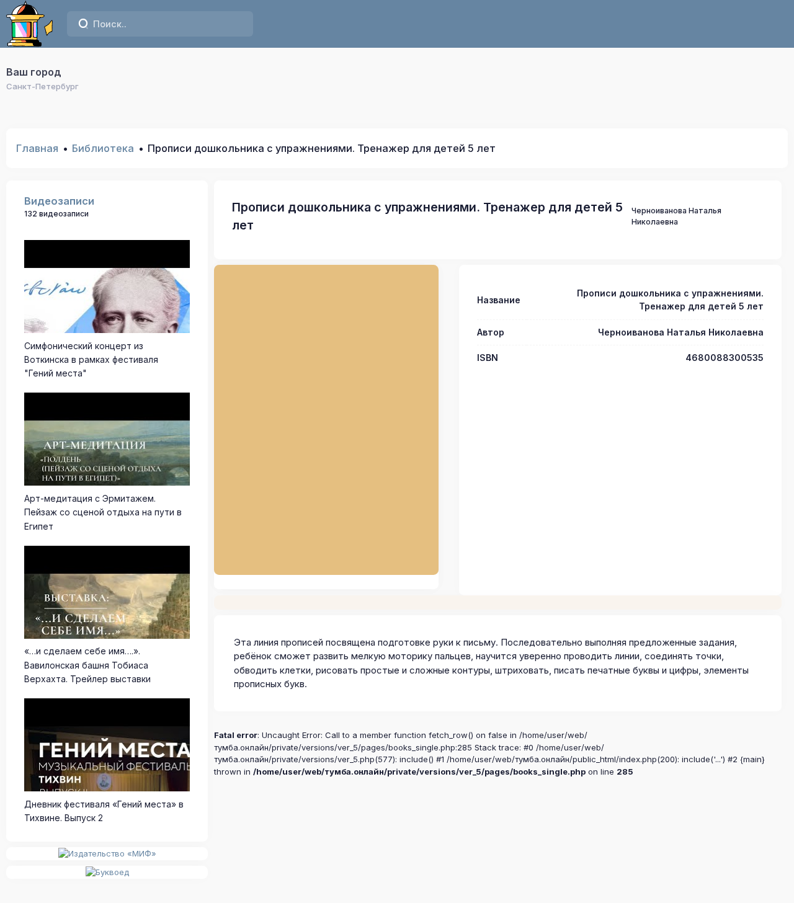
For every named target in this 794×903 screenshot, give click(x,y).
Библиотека (103, 148)
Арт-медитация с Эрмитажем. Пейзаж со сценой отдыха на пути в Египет (103, 512)
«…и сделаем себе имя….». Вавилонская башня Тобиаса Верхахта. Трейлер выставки (87, 665)
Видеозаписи (59, 201)
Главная (37, 148)
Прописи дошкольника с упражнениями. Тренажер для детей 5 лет (427, 216)
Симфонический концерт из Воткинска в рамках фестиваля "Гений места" (91, 359)
